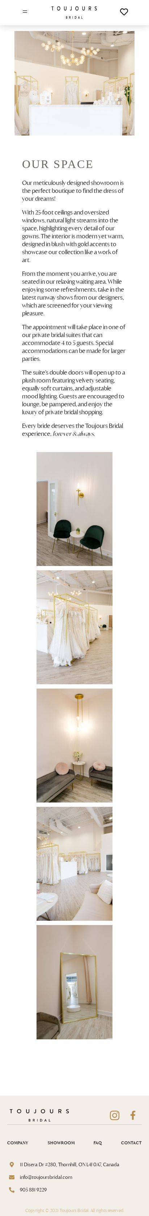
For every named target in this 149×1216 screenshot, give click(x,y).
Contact (131, 1142)
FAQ (98, 1142)
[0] (124, 14)
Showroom (61, 1142)
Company (18, 1142)
